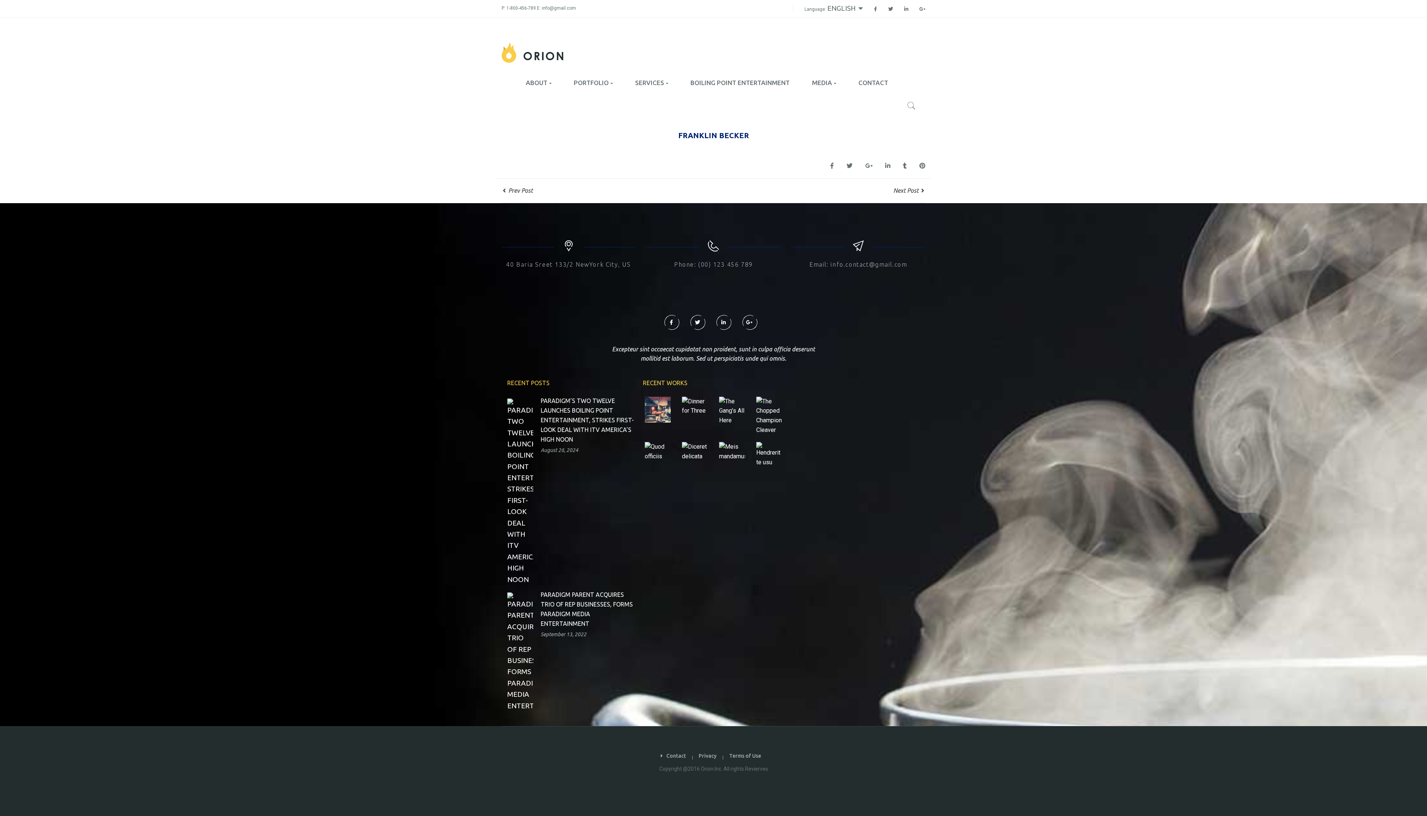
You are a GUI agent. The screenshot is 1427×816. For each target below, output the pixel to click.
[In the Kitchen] (658, 409)
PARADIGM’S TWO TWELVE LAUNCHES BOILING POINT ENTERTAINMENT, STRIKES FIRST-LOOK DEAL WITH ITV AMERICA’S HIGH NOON (587, 420)
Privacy (707, 755)
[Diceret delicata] (695, 451)
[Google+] (919, 9)
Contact (676, 755)
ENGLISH (842, 8)
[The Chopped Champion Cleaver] (769, 415)
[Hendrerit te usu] (769, 454)
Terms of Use (745, 755)
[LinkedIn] (906, 9)
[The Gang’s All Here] (732, 410)
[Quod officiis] (658, 451)
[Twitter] (891, 9)
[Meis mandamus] (732, 451)
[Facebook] (875, 9)
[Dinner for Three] (695, 406)
